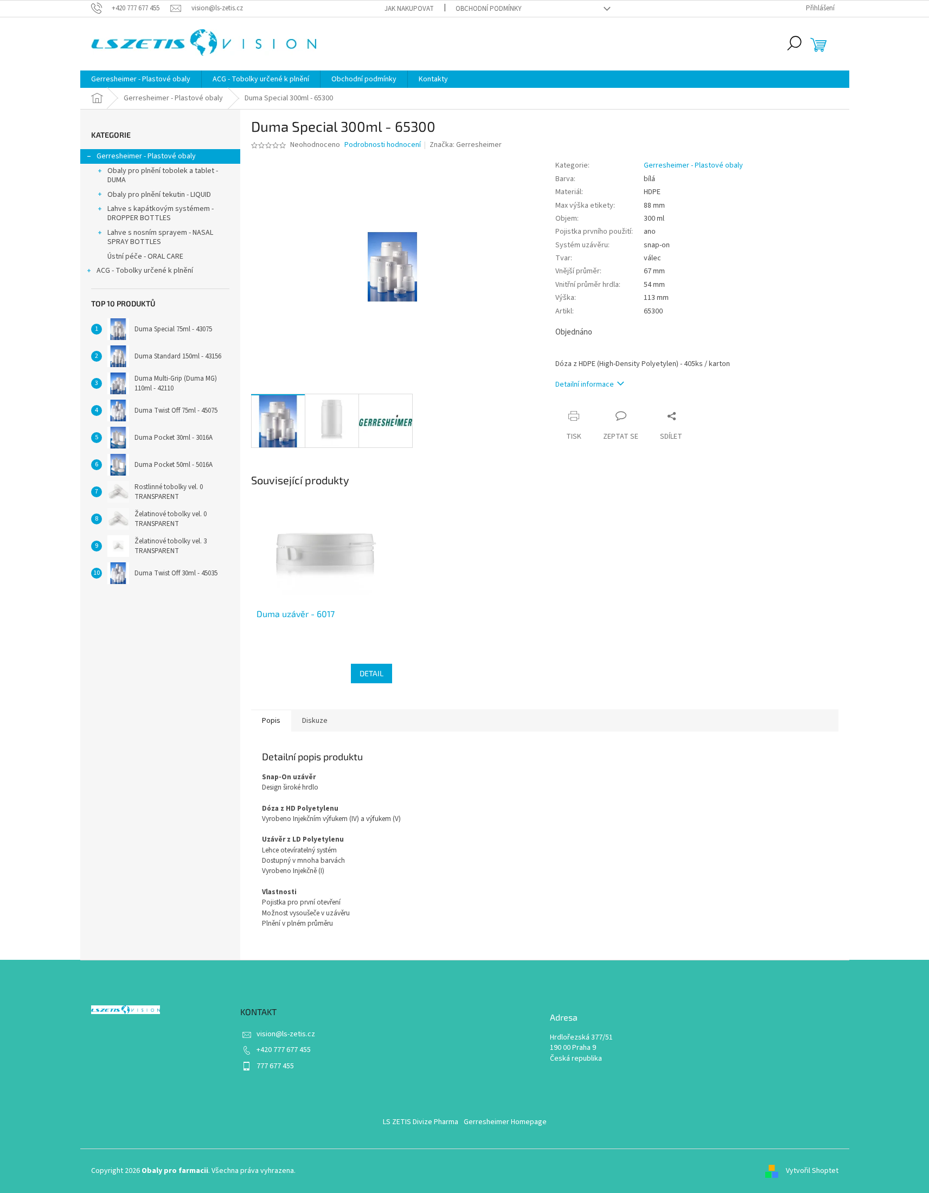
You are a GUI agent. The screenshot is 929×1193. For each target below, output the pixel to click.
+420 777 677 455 (284, 1049)
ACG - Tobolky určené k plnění (145, 270)
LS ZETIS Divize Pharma (420, 1122)
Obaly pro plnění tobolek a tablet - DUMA (162, 175)
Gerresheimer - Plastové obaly (146, 156)
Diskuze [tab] (315, 720)
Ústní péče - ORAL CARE (145, 256)
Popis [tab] (271, 720)
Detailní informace (584, 384)
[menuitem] (140, 79)
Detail (371, 673)
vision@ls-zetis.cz (286, 1034)
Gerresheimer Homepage (505, 1122)
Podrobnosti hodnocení (382, 145)
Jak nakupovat (409, 9)
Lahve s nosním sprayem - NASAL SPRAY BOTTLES (160, 237)
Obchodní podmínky (489, 9)
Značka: (466, 144)
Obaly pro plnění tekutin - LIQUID (159, 194)
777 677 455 (275, 1066)
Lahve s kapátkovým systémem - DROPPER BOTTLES (160, 213)
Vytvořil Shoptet (812, 1170)
